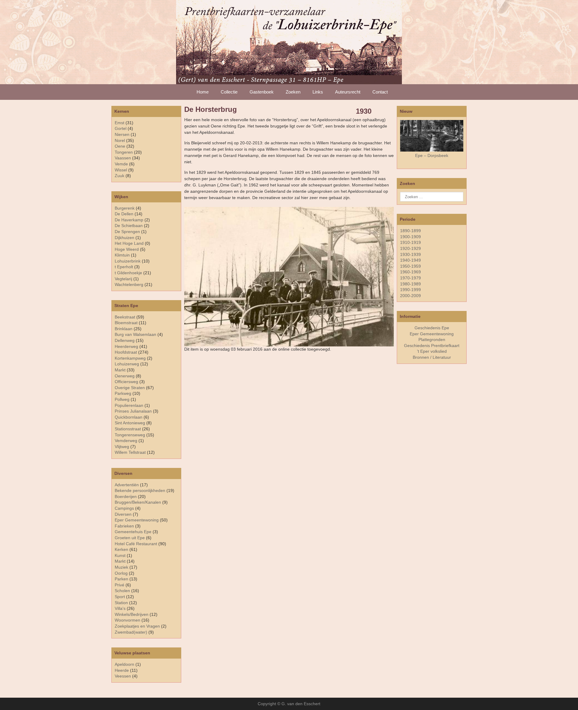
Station (121, 602)
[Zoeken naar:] (431, 196)
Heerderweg (126, 346)
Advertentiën (127, 484)
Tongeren (124, 152)
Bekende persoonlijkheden (140, 490)
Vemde (121, 163)
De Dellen (124, 213)
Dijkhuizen (124, 237)
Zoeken (293, 91)
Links (317, 91)
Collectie (229, 91)
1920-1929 (410, 248)
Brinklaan (123, 328)
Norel (120, 140)
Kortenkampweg (130, 358)
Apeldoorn (124, 664)
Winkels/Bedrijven (131, 614)
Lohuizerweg (127, 363)
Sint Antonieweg (130, 422)
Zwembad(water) (131, 632)
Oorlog (121, 573)
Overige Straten (130, 387)
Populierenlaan (129, 405)
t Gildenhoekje (128, 272)
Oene (120, 146)
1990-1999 (410, 289)
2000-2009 (410, 295)
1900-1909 (410, 236)
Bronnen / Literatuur (432, 357)
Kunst (120, 555)
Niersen (122, 134)
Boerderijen (126, 496)
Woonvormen (127, 620)
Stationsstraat (128, 428)
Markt (120, 561)
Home (203, 91)
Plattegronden (431, 339)
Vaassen (123, 157)
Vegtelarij (123, 278)
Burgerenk (125, 208)
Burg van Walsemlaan (135, 334)
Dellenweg (125, 340)
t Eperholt (124, 266)
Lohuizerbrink (128, 261)
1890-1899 (410, 230)
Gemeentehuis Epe (133, 531)
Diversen (123, 514)
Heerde (122, 670)
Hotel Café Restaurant (136, 543)
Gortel (120, 128)
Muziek (121, 567)
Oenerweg (125, 375)
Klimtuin (122, 255)
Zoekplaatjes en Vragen (137, 626)
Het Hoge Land (129, 243)
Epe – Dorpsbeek (431, 155)
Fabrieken (124, 526)
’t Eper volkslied (432, 351)
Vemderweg (126, 440)
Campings (124, 508)
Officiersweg (126, 381)
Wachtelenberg (129, 284)
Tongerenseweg (130, 434)
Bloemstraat (126, 322)
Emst (119, 122)
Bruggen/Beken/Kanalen (138, 502)
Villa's (120, 608)
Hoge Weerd (127, 249)
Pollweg (122, 399)
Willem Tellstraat (130, 452)
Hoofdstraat (126, 352)
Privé (119, 584)
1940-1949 (410, 260)
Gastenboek (262, 91)
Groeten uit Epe (130, 537)
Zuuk (119, 175)
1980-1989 (410, 283)
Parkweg (123, 393)
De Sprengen (127, 231)
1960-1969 (410, 271)
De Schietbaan (129, 225)
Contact (380, 91)
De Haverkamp (129, 219)
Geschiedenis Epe (432, 327)
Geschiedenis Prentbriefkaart (431, 345)
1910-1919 (410, 242)
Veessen (123, 676)
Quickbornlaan (128, 417)
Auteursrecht (347, 91)
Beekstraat (125, 317)
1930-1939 (410, 254)
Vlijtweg (122, 446)
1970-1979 (410, 277)
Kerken (121, 549)
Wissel (121, 170)
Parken (121, 578)
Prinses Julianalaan (133, 411)
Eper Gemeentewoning (137, 520)
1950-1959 (410, 266)
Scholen (122, 590)
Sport (120, 596)
